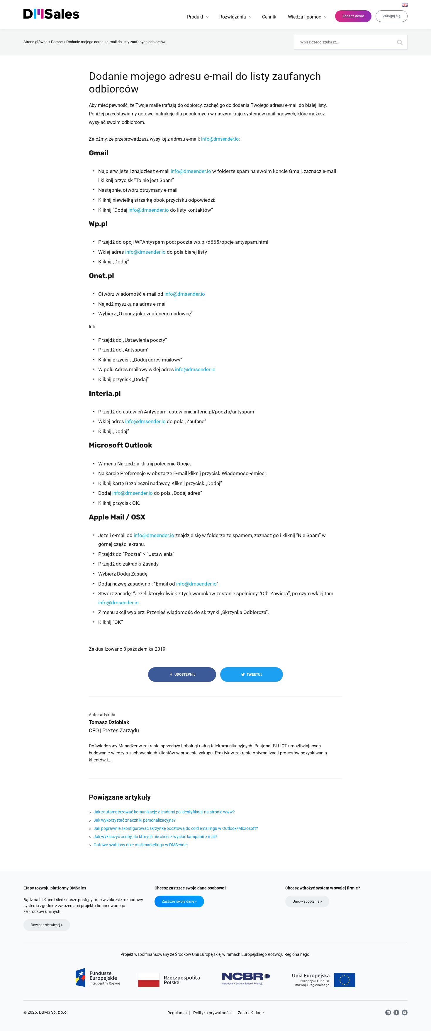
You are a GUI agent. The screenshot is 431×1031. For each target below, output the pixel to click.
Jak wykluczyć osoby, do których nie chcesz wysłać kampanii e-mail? (156, 836)
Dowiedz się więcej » (47, 925)
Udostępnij (185, 674)
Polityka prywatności (212, 1012)
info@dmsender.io (220, 139)
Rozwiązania (232, 17)
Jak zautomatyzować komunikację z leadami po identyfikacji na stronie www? (164, 812)
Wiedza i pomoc (304, 17)
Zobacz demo (353, 16)
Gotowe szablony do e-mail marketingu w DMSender (141, 844)
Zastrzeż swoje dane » (179, 901)
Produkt (195, 17)
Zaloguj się (391, 16)
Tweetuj (254, 674)
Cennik (269, 17)
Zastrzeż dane (251, 1012)
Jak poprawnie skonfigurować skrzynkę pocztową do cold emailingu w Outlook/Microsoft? (176, 828)
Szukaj (400, 42)
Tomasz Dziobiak (109, 722)
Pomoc (57, 42)
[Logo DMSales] (51, 14)
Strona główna (35, 42)
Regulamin (177, 1012)
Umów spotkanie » (307, 901)
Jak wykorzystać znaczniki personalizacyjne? (135, 820)
